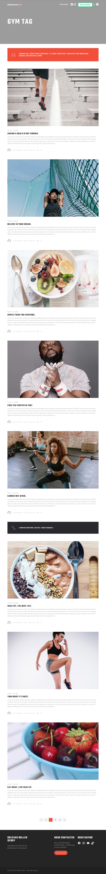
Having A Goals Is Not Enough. (23, 133)
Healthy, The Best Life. (19, 606)
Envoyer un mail (61, 853)
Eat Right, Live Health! (19, 787)
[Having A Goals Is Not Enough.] (53, 97)
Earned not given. (16, 496)
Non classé (12, 130)
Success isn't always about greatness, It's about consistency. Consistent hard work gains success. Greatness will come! (53, 55)
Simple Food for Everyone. (21, 315)
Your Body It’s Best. (18, 696)
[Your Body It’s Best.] (53, 660)
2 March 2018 (31, 150)
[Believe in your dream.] (53, 188)
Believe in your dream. (19, 224)
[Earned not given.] (53, 460)
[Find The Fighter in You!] (53, 369)
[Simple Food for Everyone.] (53, 278)
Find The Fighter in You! (19, 405)
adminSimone (18, 150)
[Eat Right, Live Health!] (53, 751)
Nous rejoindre (85, 5)
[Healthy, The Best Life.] (53, 570)
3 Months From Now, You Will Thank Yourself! (36, 528)
